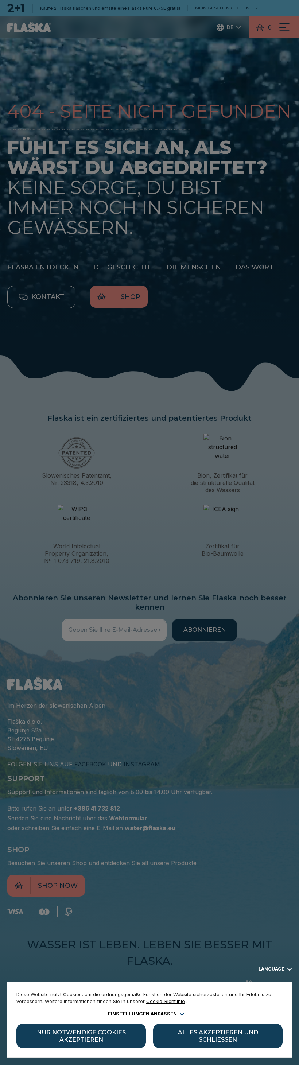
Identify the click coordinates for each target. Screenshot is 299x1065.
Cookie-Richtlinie (165, 1001)
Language (272, 969)
